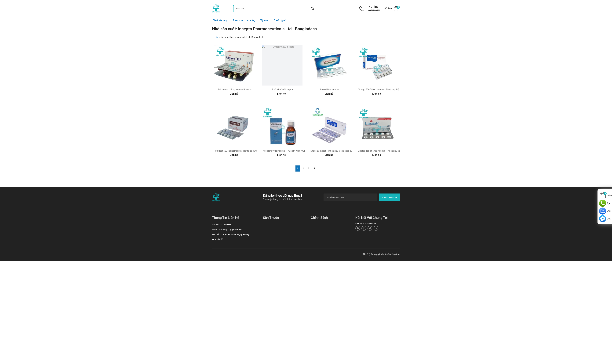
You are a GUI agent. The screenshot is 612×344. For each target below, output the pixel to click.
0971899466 (374, 10)
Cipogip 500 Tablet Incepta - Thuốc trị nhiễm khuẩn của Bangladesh (391, 89)
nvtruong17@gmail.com (230, 229)
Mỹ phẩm (264, 20)
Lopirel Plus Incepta (329, 89)
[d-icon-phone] (362, 8)
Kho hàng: (217, 234)
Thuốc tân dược (220, 20)
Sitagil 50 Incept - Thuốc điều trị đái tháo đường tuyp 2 (336, 151)
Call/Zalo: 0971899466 (365, 223)
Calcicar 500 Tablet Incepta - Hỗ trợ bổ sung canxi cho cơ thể (244, 151)
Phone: (215, 224)
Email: (215, 229)
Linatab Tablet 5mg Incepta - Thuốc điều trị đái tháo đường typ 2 (389, 151)
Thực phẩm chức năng (244, 20)
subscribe (387, 197)
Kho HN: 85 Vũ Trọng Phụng (236, 234)
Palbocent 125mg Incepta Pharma (234, 89)
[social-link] (357, 228)
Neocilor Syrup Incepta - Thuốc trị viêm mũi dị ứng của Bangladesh (295, 151)
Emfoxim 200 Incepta (282, 89)
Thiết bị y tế (279, 20)
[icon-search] (312, 8)
